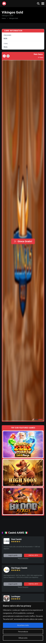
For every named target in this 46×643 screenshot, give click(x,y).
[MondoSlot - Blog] (4, 3)
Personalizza (23, 632)
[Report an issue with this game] (4, 56)
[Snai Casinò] (6, 543)
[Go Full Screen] (8, 56)
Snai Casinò (16, 539)
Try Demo (23, 444)
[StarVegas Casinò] (6, 572)
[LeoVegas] (6, 601)
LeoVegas (15, 596)
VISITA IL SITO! (33, 555)
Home (4, 18)
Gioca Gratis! (24, 241)
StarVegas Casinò (19, 568)
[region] (23, 622)
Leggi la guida (12, 555)
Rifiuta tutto (23, 638)
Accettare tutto (23, 625)
